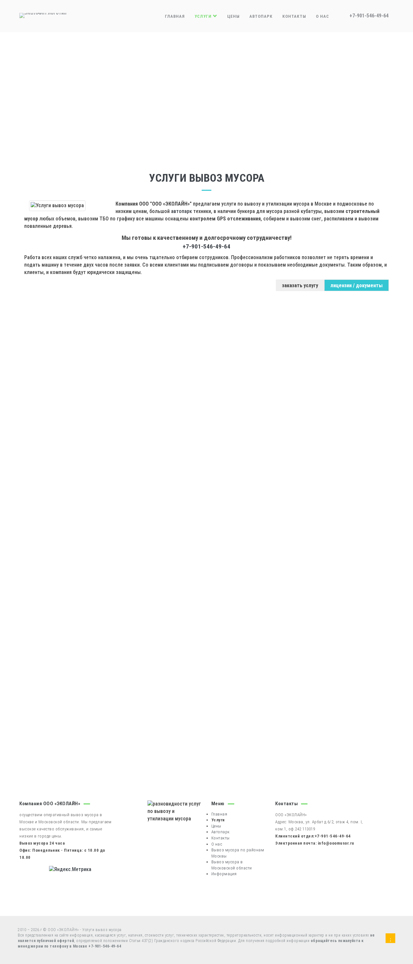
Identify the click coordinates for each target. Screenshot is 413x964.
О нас (322, 16)
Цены (233, 16)
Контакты (294, 16)
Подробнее (51, 432)
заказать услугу (300, 285)
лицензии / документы (356, 285)
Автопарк (261, 16)
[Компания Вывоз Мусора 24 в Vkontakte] (390, 939)
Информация (224, 873)
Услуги (204, 16)
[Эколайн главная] (42, 15)
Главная (175, 16)
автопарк (181, 211)
